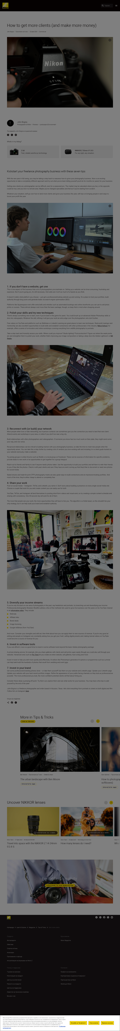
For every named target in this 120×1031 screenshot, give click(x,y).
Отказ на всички (94, 1023)
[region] (60, 1023)
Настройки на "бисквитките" (78, 1023)
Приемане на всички (107, 1023)
